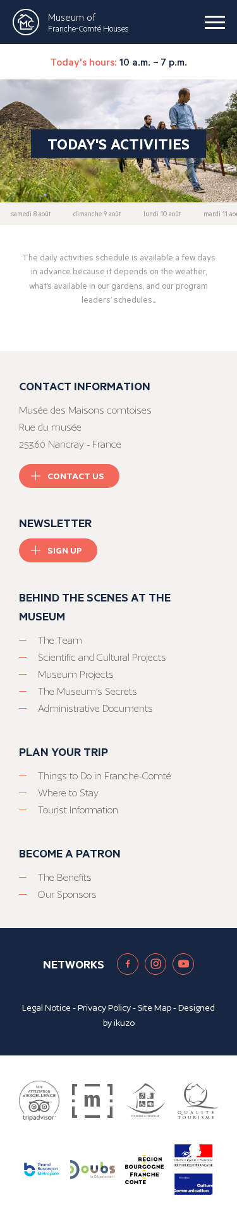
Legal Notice (46, 1007)
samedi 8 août (31, 213)
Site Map (154, 1007)
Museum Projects (76, 674)
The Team (60, 640)
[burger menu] (215, 22)
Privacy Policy (104, 1007)
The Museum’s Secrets (87, 691)
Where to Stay (68, 793)
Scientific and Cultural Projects (102, 657)
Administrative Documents (95, 708)
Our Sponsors (67, 894)
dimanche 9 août (97, 213)
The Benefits (65, 877)
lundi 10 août (162, 213)
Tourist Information (78, 810)
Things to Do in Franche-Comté (104, 776)
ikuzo (124, 1023)
